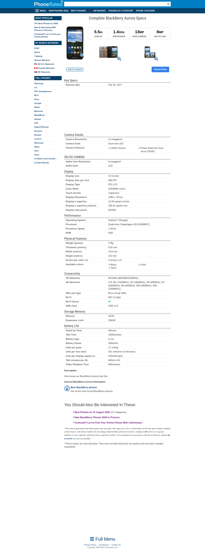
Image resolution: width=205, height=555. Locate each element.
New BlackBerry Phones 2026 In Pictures (97, 417)
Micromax (39, 143)
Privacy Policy (90, 545)
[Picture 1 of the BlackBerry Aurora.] (108, 52)
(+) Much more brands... (45, 158)
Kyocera (38, 131)
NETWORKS (97, 11)
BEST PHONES (78, 11)
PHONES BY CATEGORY (120, 11)
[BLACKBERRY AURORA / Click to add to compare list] (75, 69)
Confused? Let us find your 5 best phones (47, 35)
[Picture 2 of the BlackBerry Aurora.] (150, 52)
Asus (36, 155)
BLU (36, 95)
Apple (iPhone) (41, 127)
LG (35, 87)
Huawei (37, 135)
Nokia (37, 107)
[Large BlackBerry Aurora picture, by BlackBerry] (75, 43)
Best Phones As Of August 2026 (92, 412)
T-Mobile (38, 56)
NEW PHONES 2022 (58, 11)
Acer (36, 151)
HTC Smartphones (43, 91)
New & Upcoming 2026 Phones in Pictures (45, 28)
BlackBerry (39, 115)
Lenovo (38, 139)
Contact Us (116, 545)
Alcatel (37, 119)
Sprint (37, 52)
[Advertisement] (117, 110)
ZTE (36, 123)
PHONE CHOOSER (145, 11)
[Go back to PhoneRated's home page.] (49, 4)
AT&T (36, 48)
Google (37, 103)
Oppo (37, 147)
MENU (43, 11)
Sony (36, 99)
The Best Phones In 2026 (46, 23)
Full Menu (104, 539)
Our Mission (104, 545)
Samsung (38, 83)
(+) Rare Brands (41, 163)
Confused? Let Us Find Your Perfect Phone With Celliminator (108, 422)
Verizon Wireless (42, 60)
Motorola (38, 111)
